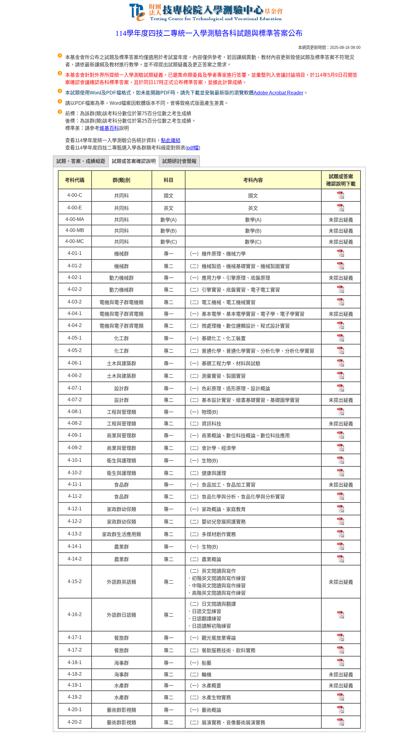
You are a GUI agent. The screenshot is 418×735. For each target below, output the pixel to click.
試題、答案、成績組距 (80, 161)
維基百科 (109, 128)
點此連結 (171, 140)
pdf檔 (193, 147)
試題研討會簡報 (179, 161)
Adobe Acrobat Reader (278, 92)
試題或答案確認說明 (134, 161)
